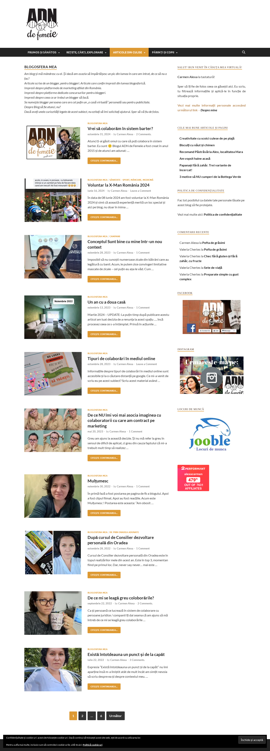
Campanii (115, 236)
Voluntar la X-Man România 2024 (118, 184)
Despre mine (209, 110)
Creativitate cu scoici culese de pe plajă (206, 138)
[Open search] (244, 52)
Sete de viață (213, 267)
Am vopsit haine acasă (194, 158)
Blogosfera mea (98, 123)
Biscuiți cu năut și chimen (197, 145)
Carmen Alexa (125, 134)
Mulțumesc (98, 480)
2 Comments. (143, 134)
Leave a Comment (140, 190)
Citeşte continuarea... (103, 160)
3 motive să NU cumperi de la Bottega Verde (210, 176)
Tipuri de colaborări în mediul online (121, 358)
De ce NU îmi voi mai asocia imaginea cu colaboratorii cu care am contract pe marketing (124, 420)
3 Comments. (137, 659)
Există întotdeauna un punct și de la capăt (126, 654)
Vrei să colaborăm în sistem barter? (120, 128)
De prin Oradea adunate (124, 532)
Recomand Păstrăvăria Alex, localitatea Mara (211, 152)
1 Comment (143, 252)
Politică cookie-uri (92, 744)
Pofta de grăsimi (213, 242)
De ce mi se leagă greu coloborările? (121, 597)
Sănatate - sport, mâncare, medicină (131, 179)
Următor (115, 716)
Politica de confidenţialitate (223, 214)
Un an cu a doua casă (107, 301)
